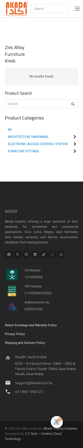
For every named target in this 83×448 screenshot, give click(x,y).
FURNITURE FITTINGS (23, 151)
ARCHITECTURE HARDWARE (28, 137)
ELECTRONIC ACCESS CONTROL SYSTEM (37, 144)
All (9, 130)
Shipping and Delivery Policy (25, 343)
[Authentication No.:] (15, 306)
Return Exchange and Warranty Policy (31, 325)
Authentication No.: (38, 302)
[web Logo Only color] (17, 9)
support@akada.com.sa (33, 383)
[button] (77, 8)
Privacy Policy (15, 334)
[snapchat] (52, 254)
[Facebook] (9, 254)
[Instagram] (26, 254)
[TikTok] (44, 254)
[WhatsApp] (61, 254)
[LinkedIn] (35, 254)
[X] (17, 254)
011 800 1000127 (29, 391)
